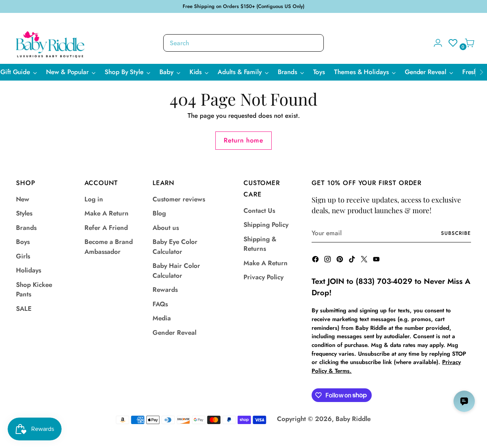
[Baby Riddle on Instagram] (328, 260)
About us (166, 227)
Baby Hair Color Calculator (176, 270)
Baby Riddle (353, 418)
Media (162, 318)
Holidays (28, 270)
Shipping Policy (266, 224)
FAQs (160, 304)
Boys (23, 241)
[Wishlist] (450, 43)
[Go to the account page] (434, 43)
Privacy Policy (263, 277)
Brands (26, 227)
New (22, 199)
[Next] (481, 72)
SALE (24, 308)
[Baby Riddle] (50, 44)
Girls (23, 256)
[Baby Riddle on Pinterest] (340, 260)
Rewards (165, 289)
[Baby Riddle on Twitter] (364, 260)
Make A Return (106, 213)
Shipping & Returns (260, 243)
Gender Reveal (174, 332)
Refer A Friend (106, 227)
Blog (159, 213)
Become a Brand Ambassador (108, 246)
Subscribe (456, 233)
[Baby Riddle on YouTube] (377, 260)
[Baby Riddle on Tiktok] (352, 260)
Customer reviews (179, 199)
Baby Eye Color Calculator (175, 246)
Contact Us (259, 210)
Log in (93, 199)
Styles (24, 213)
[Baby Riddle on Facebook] (316, 260)
